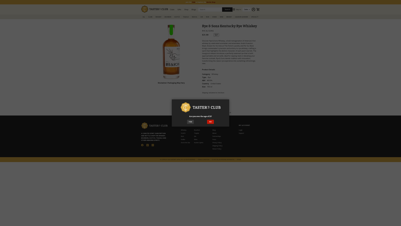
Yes (190, 122)
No (210, 122)
